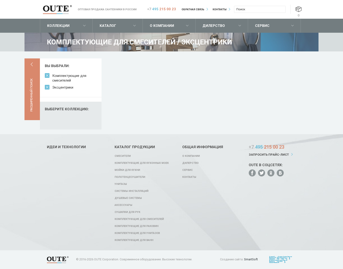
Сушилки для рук (127, 212)
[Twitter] (261, 172)
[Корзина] (298, 9)
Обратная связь (193, 9)
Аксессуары (123, 205)
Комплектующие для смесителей (69, 78)
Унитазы (121, 184)
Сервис (262, 26)
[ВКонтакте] (280, 172)
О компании (162, 26)
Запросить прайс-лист (269, 154)
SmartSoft (251, 259)
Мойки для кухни (127, 170)
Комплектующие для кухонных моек (142, 163)
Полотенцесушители (130, 177)
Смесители (123, 156)
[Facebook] (252, 172)
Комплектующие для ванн (134, 240)
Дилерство (214, 26)
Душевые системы (128, 198)
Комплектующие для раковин (136, 226)
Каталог (108, 26)
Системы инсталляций (131, 191)
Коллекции (58, 26)
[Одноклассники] (270, 172)
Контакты (220, 9)
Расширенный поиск (31, 95)
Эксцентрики (62, 87)
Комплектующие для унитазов (137, 233)
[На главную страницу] (57, 9)
